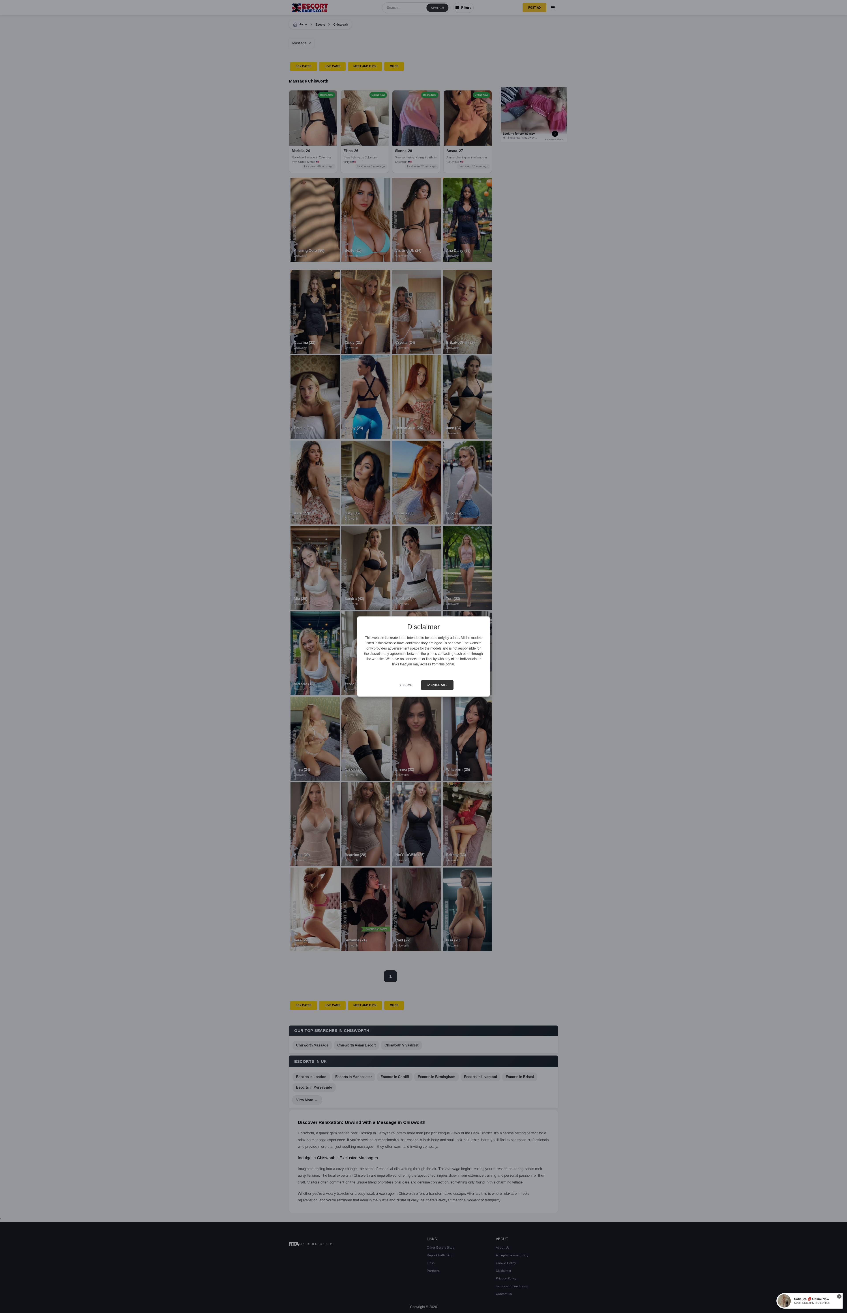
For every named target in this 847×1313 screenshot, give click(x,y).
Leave (407, 685)
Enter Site (439, 685)
